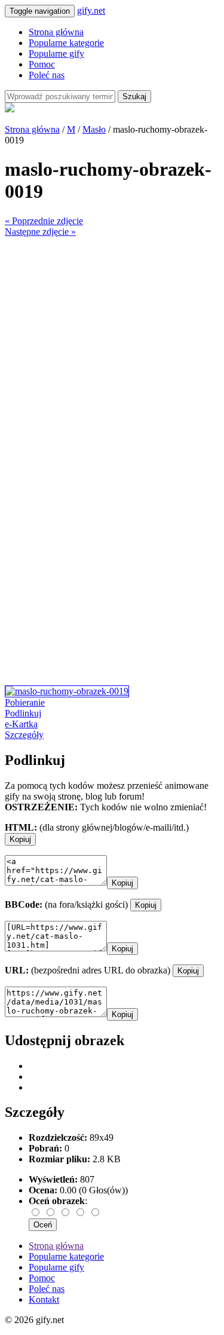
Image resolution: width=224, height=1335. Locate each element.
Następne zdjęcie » (40, 231)
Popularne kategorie (66, 43)
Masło (94, 129)
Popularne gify (56, 53)
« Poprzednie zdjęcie (44, 221)
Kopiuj (20, 839)
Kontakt (44, 1299)
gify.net (91, 10)
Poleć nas (47, 75)
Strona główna (56, 32)
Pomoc (42, 64)
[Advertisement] (112, 349)
